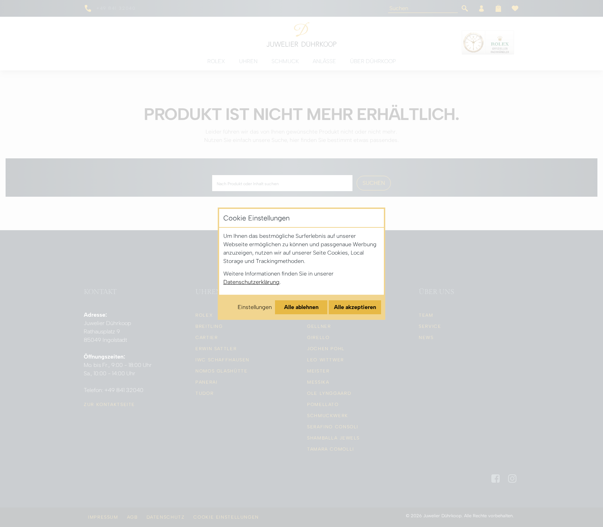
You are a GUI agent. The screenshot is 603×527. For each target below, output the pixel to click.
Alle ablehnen (301, 307)
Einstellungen (255, 307)
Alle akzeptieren (355, 307)
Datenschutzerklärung (251, 282)
